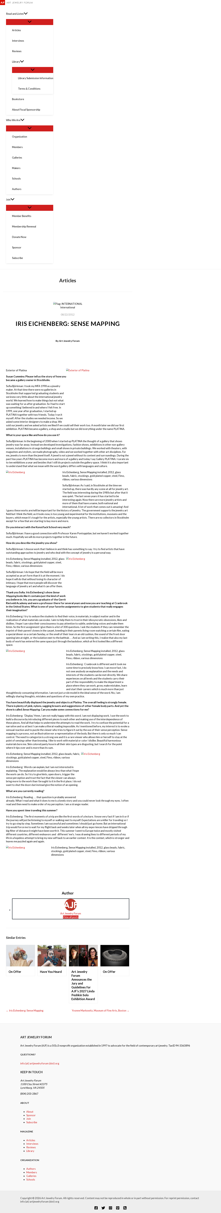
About (29, 1111)
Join (28, 1118)
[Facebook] (96, 1208)
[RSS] (125, 1208)
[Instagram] (110, 1208)
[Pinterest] (118, 1208)
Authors (31, 1168)
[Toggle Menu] (29, 22)
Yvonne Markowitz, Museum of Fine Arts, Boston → (100, 1010)
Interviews (32, 1143)
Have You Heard (51, 971)
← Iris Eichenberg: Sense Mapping (24, 1010)
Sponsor (31, 1115)
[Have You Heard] (52, 965)
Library (30, 1150)
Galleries (31, 1175)
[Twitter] (103, 1208)
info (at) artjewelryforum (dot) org (39, 1063)
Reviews (31, 1147)
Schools (30, 1179)
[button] (26, 14)
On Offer (15, 971)
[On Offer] (20, 965)
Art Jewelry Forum (69, 340)
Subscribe (31, 1122)
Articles (30, 1140)
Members (31, 1172)
